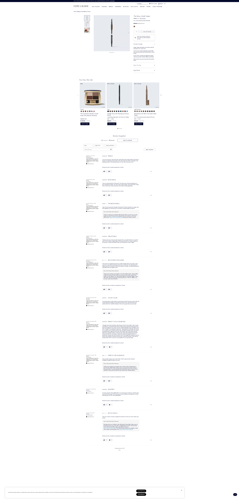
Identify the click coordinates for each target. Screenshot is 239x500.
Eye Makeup (84, 11)
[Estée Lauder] (81, 6)
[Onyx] (108, 111)
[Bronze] (123, 111)
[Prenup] (81, 111)
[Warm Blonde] (141, 111)
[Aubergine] (125, 111)
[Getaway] (85, 111)
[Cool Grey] (154, 111)
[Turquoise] (127, 111)
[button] (235, 494)
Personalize (141, 494)
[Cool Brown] (148, 111)
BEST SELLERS (96, 6)
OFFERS (149, 6)
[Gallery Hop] (83, 111)
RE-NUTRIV (126, 6)
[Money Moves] (92, 111)
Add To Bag (85, 123)
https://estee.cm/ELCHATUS (126, 429)
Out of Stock (147, 31)
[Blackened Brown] (150, 111)
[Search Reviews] (111, 149)
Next (120, 450)
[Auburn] (145, 111)
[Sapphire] (119, 111)
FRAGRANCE (118, 6)
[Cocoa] (110, 111)
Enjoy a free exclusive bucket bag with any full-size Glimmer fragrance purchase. (94, 0)
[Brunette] (143, 111)
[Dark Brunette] (152, 111)
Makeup (79, 11)
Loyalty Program (157, 6)
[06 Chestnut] (134, 26)
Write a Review (127, 140)
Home (75, 11)
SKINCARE (104, 6)
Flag (151, 171)
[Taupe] (137, 111)
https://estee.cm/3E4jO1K (115, 217)
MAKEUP (111, 6)
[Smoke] (116, 111)
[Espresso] (112, 111)
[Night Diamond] (114, 111)
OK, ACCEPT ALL (141, 491)
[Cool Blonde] (139, 111)
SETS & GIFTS (134, 6)
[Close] (181, 490)
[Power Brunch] (87, 111)
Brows (89, 11)
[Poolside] (89, 111)
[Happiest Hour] (94, 111)
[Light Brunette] (135, 111)
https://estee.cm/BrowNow (110, 428)
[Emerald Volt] (121, 111)
